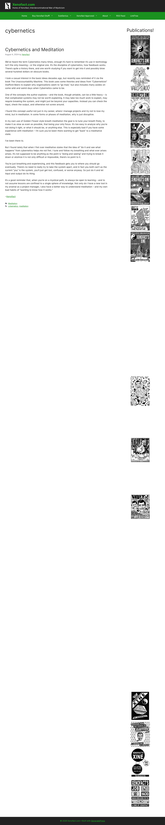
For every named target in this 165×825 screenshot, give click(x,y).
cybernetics (13, 206)
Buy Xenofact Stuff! (41, 16)
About (105, 16)
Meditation (12, 203)
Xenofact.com (24, 4)
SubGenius (63, 16)
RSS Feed (120, 16)
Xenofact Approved (85, 16)
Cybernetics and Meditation (34, 49)
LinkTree (134, 16)
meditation (23, 206)
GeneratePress (98, 821)
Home (24, 16)
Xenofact (11, 196)
